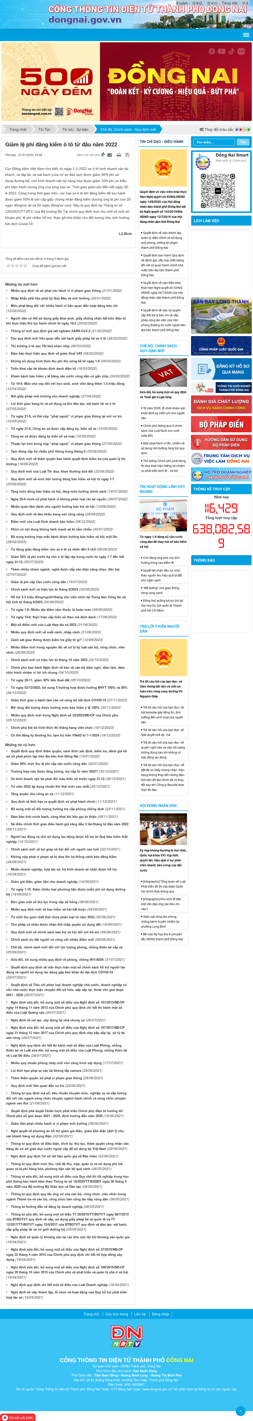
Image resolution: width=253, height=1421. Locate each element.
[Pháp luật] (221, 345)
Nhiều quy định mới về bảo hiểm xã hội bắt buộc (48, 909)
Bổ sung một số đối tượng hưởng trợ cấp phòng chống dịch (57, 808)
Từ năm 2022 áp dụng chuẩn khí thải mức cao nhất (50, 786)
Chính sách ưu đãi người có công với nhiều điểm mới (52, 939)
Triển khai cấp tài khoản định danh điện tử (43, 368)
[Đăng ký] (221, 368)
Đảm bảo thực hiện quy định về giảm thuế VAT (46, 353)
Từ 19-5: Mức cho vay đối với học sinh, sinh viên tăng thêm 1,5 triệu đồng (68, 383)
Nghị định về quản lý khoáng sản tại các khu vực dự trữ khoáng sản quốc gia (70, 1237)
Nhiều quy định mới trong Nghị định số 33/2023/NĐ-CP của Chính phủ (64, 715)
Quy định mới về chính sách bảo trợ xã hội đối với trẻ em (55, 932)
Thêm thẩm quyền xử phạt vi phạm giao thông (46, 1078)
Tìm (243, 141)
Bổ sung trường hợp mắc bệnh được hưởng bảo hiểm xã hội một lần (64, 536)
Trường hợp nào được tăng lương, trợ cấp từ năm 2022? (54, 771)
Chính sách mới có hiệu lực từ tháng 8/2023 (44, 589)
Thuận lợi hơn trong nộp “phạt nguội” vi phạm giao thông (56, 443)
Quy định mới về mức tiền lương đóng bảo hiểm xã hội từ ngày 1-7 (62, 479)
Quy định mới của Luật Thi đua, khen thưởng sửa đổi (52, 471)
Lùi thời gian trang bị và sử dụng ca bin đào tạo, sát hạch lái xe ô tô (63, 403)
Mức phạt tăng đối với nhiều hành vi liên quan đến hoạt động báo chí (64, 305)
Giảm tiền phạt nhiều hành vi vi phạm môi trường (49, 1123)
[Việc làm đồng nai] (221, 458)
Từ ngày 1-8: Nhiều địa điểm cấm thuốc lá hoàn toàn (51, 609)
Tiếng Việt (230, 2)
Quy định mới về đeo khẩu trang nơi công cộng (47, 514)
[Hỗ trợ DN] (221, 473)
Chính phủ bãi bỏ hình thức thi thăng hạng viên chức (52, 727)
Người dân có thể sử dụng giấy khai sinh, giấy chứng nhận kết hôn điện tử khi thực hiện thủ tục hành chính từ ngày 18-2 (66, 321)
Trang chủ (91, 1313)
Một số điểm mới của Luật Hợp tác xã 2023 (43, 624)
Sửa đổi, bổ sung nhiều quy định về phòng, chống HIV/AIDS (57, 959)
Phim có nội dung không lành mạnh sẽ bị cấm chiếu (51, 529)
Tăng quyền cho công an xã (32, 793)
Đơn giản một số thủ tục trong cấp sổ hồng (44, 901)
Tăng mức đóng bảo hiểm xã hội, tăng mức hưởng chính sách (58, 491)
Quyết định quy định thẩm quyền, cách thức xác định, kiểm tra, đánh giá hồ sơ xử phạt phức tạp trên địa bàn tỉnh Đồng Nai (66, 753)
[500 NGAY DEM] (126, 81)
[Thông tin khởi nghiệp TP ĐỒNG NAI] (221, 387)
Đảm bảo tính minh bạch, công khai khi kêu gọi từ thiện (54, 816)
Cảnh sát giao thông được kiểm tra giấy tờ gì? (46, 639)
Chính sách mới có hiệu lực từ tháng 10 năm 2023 (49, 659)
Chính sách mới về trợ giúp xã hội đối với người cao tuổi (55, 849)
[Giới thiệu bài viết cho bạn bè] (110, 154)
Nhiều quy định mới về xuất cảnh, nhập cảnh (45, 632)
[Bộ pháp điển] (221, 423)
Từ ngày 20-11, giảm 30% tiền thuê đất (40, 680)
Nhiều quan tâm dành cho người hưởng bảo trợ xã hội (53, 506)
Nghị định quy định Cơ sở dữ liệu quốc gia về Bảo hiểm (54, 1156)
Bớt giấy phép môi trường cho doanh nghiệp (45, 396)
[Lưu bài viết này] (128, 154)
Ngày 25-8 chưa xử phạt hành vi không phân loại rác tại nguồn (58, 499)
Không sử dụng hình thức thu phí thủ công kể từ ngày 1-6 (55, 361)
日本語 (197, 2)
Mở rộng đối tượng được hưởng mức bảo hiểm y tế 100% (55, 707)
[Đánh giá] (221, 403)
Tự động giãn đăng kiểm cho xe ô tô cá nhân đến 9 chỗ (53, 549)
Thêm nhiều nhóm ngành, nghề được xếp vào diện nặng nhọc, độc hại (65, 569)
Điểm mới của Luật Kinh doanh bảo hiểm (42, 521)
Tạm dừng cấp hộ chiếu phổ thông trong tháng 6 (48, 451)
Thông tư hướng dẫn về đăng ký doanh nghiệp (47, 1206)
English (182, 2)
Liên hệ (140, 1313)
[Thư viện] (221, 441)
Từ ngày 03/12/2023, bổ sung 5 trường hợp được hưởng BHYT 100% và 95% (69, 687)
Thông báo (204, 560)
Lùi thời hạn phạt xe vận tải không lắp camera (46, 1070)
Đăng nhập (160, 1313)
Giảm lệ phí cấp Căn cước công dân (38, 581)
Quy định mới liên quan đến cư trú (37, 1085)
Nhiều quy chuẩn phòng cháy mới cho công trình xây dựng (56, 1062)
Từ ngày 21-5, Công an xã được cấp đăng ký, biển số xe (53, 428)
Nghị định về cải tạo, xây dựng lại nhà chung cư (48, 1020)
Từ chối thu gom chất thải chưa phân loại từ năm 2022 (52, 917)
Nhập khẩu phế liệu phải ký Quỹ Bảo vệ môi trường (50, 298)
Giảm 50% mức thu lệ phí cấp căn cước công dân (49, 763)
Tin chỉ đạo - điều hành (161, 141)
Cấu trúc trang (116, 1313)
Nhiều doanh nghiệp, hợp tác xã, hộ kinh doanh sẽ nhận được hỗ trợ (64, 869)
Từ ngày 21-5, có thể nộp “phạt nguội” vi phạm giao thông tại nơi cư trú (66, 416)
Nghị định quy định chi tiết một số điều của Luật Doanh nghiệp (59, 1284)
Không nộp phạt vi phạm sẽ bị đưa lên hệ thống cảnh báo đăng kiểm (64, 856)
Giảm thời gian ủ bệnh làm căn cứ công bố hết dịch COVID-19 (58, 700)
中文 (245, 2)
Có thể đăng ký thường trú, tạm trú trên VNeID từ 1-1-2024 (55, 735)
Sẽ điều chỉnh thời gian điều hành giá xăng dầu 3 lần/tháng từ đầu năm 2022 (69, 824)
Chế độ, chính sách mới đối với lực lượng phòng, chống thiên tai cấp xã (67, 947)
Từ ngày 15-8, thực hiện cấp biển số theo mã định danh (53, 617)
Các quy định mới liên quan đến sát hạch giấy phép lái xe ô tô (58, 338)
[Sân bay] (221, 314)
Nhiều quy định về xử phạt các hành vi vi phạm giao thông (56, 290)
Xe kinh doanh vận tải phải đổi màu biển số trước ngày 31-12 (58, 778)
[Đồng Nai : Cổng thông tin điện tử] (27, 13)
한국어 (212, 2)
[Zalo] (221, 181)
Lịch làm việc (206, 220)
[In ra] (119, 154)
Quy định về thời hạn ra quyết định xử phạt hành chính (53, 801)
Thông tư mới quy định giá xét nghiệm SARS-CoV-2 (50, 330)
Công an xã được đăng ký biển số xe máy (43, 436)
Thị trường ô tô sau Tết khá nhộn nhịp (40, 346)
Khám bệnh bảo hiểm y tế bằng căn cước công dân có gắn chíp (59, 376)
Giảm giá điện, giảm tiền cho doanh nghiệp (44, 881)
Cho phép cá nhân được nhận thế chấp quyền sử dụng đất (56, 924)
